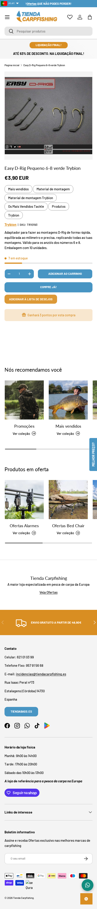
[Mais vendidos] (68, 400)
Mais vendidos (18, 189)
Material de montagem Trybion (30, 198)
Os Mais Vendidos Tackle (26, 206)
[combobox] (48, 31)
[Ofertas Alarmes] (24, 499)
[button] (90, 17)
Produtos (58, 206)
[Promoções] (24, 400)
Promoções (24, 426)
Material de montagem (53, 189)
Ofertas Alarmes (24, 525)
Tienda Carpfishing (23, 897)
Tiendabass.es (21, 711)
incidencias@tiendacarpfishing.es (41, 674)
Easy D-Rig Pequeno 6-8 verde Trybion (44, 65)
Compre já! (48, 287)
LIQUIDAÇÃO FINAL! (49, 45)
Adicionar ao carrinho (65, 273)
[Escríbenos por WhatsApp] (87, 885)
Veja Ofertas (48, 592)
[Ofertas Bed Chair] (68, 499)
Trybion (13, 215)
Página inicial (12, 65)
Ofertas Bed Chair (68, 525)
